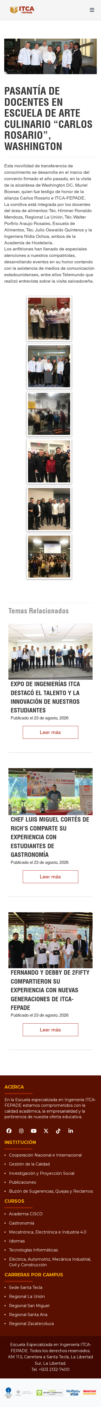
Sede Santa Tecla (25, 1287)
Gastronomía (21, 1223)
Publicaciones (22, 1182)
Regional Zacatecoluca (31, 1323)
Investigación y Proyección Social (41, 1173)
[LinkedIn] (70, 1130)
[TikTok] (58, 1130)
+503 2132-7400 (54, 1369)
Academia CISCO (26, 1213)
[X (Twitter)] (46, 1130)
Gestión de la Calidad (29, 1164)
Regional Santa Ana (28, 1314)
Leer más (50, 732)
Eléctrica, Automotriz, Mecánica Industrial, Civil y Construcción (50, 1262)
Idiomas (17, 1241)
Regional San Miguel (29, 1305)
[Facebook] (8, 1130)
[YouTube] (33, 1130)
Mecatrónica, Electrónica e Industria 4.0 (47, 1232)
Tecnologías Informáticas (33, 1250)
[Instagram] (21, 1130)
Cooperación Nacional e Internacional (45, 1155)
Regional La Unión (27, 1296)
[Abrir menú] (92, 10)
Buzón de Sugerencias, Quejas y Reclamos (51, 1191)
